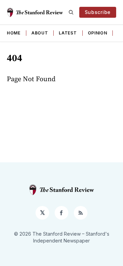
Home (13, 32)
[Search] (71, 12)
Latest (68, 32)
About (39, 32)
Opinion (97, 32)
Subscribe (98, 12)
